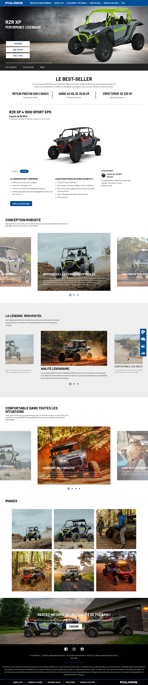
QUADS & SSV (17, 682)
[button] (15, 266)
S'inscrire (74, 626)
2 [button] (74, 295)
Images (42, 67)
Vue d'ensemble (11, 67)
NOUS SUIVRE (70, 682)
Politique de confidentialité (74, 662)
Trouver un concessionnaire (40, 3)
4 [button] (79, 488)
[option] (74, 261)
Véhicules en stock (111, 3)
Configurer (18, 43)
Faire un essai (18, 49)
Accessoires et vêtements (77, 3)
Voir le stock (18, 55)
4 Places (24, 171)
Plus (123, 3)
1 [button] (70, 295)
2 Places (14, 171)
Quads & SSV (59, 3)
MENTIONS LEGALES (54, 682)
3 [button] (77, 295)
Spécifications (28, 67)
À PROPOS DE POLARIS (35, 682)
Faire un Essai (95, 3)
